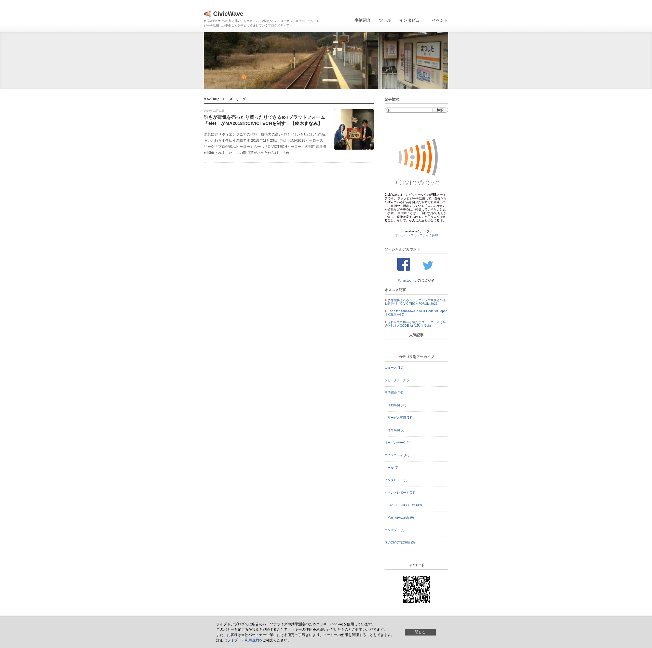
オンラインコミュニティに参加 (416, 235)
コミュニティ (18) (397, 455)
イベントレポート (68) (400, 492)
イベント (440, 20)
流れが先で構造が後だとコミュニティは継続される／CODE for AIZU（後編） (415, 323)
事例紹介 (363, 20)
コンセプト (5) (394, 530)
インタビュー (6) (396, 480)
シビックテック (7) (398, 380)
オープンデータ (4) (398, 442)
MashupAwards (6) (401, 517)
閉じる (420, 632)
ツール (385, 20)
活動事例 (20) (397, 405)
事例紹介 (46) (394, 392)
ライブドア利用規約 (243, 640)
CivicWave (228, 13)
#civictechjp (407, 280)
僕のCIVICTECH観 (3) (400, 542)
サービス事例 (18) (400, 417)
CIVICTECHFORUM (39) (405, 505)
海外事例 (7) (396, 430)
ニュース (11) (394, 367)
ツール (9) (391, 467)
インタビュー (411, 20)
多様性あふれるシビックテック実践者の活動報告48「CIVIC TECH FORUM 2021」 (415, 302)
